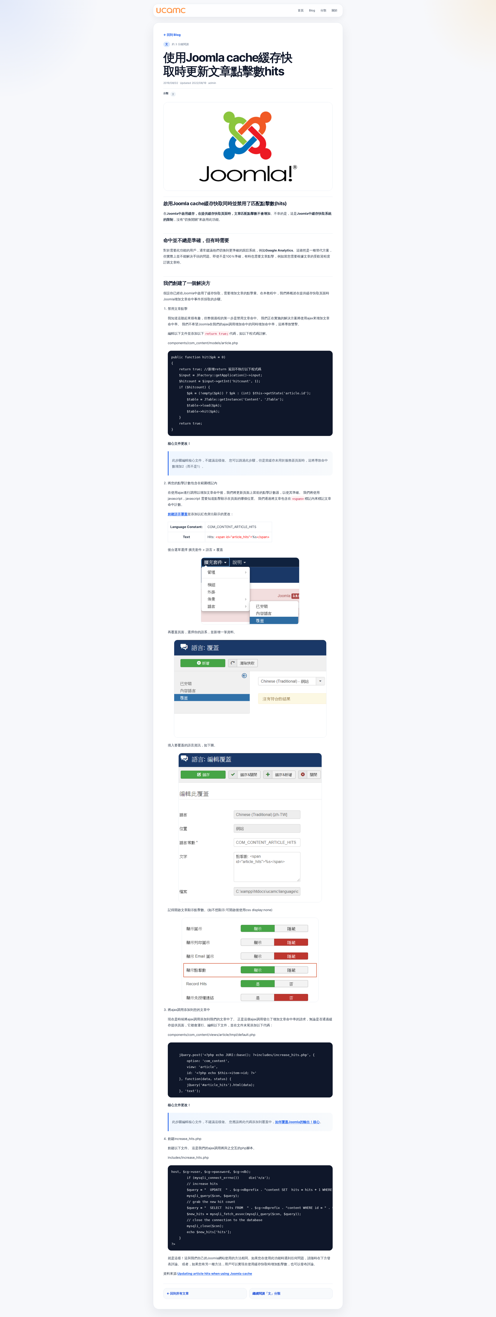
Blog (312, 10)
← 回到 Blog (172, 35)
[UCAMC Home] (170, 10)
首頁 (301, 10)
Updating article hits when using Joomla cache (214, 1274)
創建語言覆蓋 (178, 514)
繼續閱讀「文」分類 (266, 1293)
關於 (335, 10)
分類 (323, 10)
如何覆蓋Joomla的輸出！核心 (297, 1122)
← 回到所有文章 (178, 1293)
